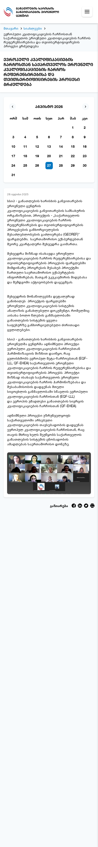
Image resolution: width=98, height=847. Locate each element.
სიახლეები (33, 28)
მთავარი (11, 28)
